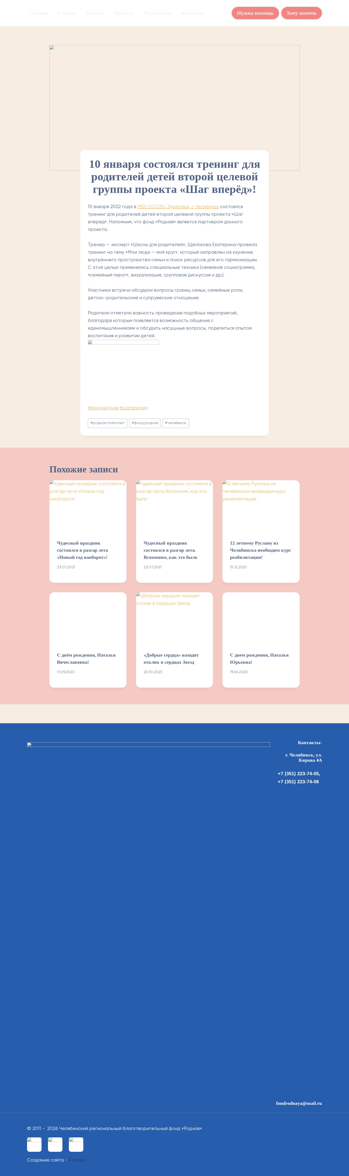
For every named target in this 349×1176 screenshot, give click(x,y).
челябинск (175, 423)
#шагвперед (134, 408)
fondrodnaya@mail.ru (299, 1103)
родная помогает (107, 423)
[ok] (55, 1144)
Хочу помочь (302, 13)
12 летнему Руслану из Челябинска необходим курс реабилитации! (260, 550)
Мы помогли (157, 13)
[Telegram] (76, 1144)
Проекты (124, 13)
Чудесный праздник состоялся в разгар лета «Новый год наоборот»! (82, 550)
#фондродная (103, 408)
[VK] (34, 1144)
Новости (94, 13)
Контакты (192, 13)
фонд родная (145, 423)
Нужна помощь (255, 13)
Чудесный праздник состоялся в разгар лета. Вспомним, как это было (170, 550)
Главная (38, 13)
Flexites (77, 1160)
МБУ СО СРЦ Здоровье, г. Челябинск (178, 206)
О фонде (66, 13)
